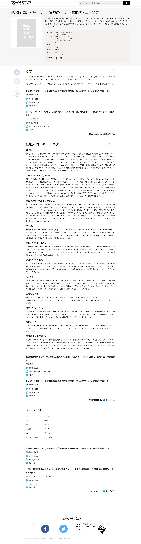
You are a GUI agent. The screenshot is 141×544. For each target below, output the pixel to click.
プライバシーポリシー (63, 538)
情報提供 (44, 538)
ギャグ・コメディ (60, 55)
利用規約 (52, 538)
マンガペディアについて (31, 538)
